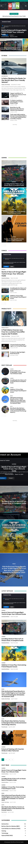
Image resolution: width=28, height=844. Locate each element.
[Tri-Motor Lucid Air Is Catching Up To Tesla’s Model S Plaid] (5, 102)
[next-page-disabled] (5, 360)
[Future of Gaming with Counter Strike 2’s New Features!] (14, 228)
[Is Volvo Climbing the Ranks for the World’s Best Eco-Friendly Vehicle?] (14, 66)
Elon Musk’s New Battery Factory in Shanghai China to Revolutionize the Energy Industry (18, 410)
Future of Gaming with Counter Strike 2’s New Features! (14, 239)
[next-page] (5, 245)
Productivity (5, 327)
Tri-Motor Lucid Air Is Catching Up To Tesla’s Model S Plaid (16, 102)
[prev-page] (3, 245)
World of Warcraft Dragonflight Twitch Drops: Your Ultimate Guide (14, 274)
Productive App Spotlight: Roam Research (17, 352)
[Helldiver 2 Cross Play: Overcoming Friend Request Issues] (14, 201)
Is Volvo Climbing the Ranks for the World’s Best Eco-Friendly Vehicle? (14, 80)
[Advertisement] (14, 139)
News (14, 563)
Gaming (3, 27)
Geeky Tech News (6, 84)
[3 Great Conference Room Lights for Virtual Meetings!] (5, 346)
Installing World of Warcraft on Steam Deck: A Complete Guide (14, 184)
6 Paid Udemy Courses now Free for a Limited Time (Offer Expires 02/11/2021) (13, 332)
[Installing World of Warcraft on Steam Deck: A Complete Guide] (11, 45)
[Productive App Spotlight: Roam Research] (5, 354)
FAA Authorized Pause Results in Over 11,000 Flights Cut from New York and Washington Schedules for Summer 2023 (18, 400)
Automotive (5, 76)
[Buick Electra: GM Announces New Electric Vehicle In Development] (5, 109)
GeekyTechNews (5, 278)
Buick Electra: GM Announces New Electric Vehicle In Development (17, 109)
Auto (11, 406)
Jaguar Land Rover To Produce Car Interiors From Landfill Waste (18, 95)
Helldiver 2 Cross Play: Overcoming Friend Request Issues (14, 212)
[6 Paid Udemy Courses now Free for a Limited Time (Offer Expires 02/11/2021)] (14, 318)
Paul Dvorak (4, 727)
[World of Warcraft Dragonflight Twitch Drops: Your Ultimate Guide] (14, 28)
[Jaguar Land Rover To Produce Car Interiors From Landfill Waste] (5, 95)
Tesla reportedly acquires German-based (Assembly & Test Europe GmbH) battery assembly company (18, 116)
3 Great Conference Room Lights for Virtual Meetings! (18, 345)
